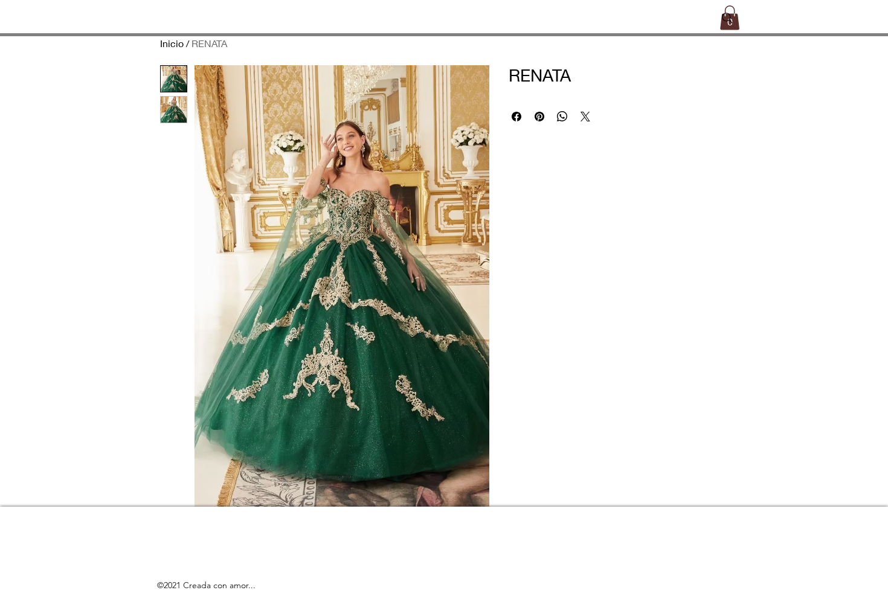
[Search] (727, 18)
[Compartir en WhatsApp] (562, 116)
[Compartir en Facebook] (516, 116)
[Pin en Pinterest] (539, 116)
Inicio (172, 43)
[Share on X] (585, 116)
